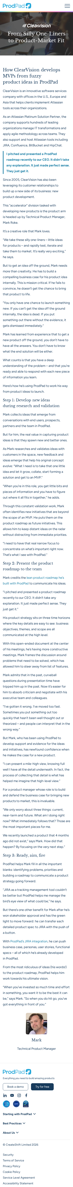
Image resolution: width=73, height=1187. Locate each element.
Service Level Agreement (19, 1177)
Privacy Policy (11, 1166)
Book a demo (15, 1086)
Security (8, 1154)
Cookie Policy (11, 1172)
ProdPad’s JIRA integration (28, 941)
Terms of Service (13, 1160)
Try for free (42, 1086)
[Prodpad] (17, 7)
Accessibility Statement (18, 1183)
